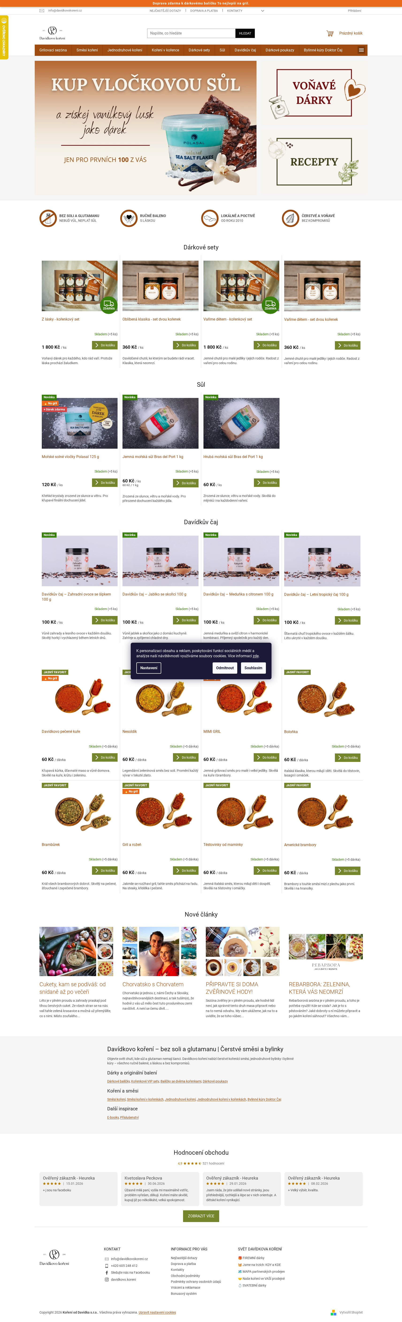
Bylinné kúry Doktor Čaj (264, 1099)
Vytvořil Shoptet (351, 1312)
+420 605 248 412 (124, 1266)
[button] (51, 128)
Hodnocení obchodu (201, 1152)
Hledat (245, 33)
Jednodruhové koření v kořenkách (221, 1099)
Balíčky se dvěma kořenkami (181, 1081)
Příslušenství (129, 1117)
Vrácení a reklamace (185, 1287)
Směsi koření (116, 1099)
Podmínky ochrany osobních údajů (196, 1282)
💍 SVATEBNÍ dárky (252, 1285)
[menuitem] (53, 50)
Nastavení (148, 668)
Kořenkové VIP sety (145, 1081)
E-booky (113, 1117)
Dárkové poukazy (215, 1081)
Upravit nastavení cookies (157, 1312)
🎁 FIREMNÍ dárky (251, 1258)
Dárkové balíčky (118, 1081)
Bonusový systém (184, 1293)
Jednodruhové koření (180, 1099)
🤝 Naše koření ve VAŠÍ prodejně (261, 1278)
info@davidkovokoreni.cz (129, 1259)
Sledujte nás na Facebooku (130, 1272)
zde (256, 656)
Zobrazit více (201, 1216)
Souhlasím (253, 668)
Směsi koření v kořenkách (145, 1099)
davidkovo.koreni (123, 1279)
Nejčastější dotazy (165, 10)
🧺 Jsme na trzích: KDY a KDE (259, 1265)
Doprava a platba (204, 10)
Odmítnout (225, 668)
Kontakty (234, 10)
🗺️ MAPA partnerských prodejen (261, 1271)
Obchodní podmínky (185, 1276)
